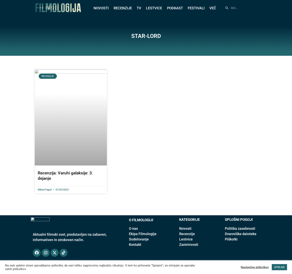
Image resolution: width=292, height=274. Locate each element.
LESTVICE (154, 8)
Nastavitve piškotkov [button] (255, 267)
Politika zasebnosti (240, 228)
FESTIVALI (196, 8)
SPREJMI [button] (279, 267)
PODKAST (175, 8)
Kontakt (135, 244)
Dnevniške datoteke (240, 234)
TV (139, 8)
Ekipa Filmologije (143, 234)
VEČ (212, 8)
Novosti (185, 228)
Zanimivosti (188, 244)
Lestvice (186, 239)
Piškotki (231, 239)
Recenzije (187, 234)
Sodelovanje (139, 239)
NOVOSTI (101, 8)
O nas (133, 228)
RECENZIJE (123, 8)
